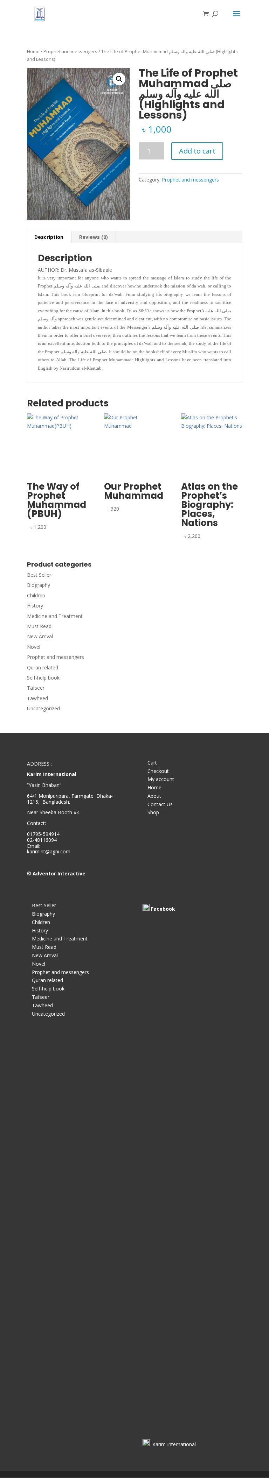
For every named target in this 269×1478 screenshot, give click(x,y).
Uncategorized (43, 708)
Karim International (173, 1444)
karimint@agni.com (48, 851)
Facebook (163, 908)
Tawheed (37, 698)
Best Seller (39, 574)
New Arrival (40, 636)
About (154, 796)
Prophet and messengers (70, 51)
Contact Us (160, 804)
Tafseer (35, 687)
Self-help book (43, 677)
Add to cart (197, 151)
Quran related (42, 667)
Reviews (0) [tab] (93, 237)
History (35, 605)
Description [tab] (48, 237)
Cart (152, 762)
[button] (119, 79)
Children (36, 595)
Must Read (39, 626)
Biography (38, 585)
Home (33, 51)
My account (160, 779)
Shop (153, 812)
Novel (33, 647)
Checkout (158, 771)
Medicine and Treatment (55, 616)
